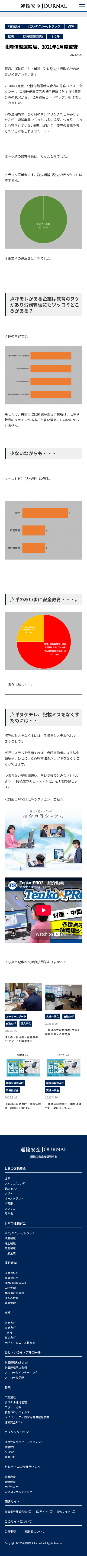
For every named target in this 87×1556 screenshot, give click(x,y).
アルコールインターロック (21, 1372)
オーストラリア (14, 1198)
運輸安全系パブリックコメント (24, 1442)
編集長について (35, 1531)
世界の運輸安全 (15, 1168)
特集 (8, 1387)
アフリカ (10, 1208)
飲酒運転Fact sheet (16, 1362)
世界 (7, 1178)
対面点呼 (10, 1323)
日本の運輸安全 (15, 1223)
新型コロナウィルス (17, 1412)
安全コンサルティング (18, 1492)
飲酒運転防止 (13, 1278)
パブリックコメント (18, 1432)
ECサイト (42, 1511)
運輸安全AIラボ (14, 1422)
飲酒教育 (10, 1477)
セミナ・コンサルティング (23, 1466)
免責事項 (10, 1531)
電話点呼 (10, 1327)
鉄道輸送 (10, 1238)
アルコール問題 (14, 1377)
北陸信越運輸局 (32, 36)
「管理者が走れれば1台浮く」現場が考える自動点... (63, 1032)
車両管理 (10, 1303)
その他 (9, 1213)
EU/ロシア (11, 1188)
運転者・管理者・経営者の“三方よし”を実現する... (21, 1039)
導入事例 (26, 1023)
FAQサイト (64, 1511)
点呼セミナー (13, 1487)
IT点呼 (55, 36)
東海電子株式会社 (16, 1511)
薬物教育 (10, 1482)
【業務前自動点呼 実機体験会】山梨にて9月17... (63, 1106)
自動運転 (10, 1397)
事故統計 (10, 1447)
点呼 (71, 26)
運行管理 (11, 1263)
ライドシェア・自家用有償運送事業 (27, 1417)
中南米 (9, 1203)
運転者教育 (12, 1298)
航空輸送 (10, 1248)
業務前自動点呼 (15, 1083)
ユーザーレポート (16, 1016)
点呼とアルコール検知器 (20, 1343)
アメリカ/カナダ (15, 1183)
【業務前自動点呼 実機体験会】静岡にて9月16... (23, 1106)
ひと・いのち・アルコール (23, 1352)
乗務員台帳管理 (14, 1293)
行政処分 (14, 26)
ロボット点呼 (13, 1407)
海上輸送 (10, 1243)
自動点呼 (11, 1023)
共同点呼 (10, 1337)
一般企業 (10, 1253)
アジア (9, 1193)
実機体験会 (52, 1016)
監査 (11, 36)
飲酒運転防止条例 (16, 1367)
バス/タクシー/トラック (44, 26)
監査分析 (10, 1457)
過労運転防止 (13, 1273)
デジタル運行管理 (16, 1402)
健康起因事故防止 (16, 1283)
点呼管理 (10, 1288)
